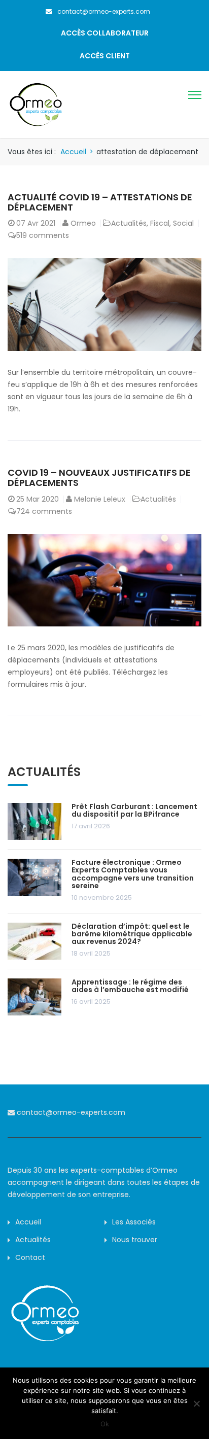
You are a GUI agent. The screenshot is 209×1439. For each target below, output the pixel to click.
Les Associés (134, 1222)
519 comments (42, 235)
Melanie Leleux (99, 499)
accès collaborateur (105, 33)
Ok (104, 1424)
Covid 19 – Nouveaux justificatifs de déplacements (99, 477)
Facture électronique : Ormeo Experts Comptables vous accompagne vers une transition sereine (133, 874)
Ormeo (83, 223)
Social (183, 223)
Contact (30, 1257)
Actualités (129, 223)
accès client (105, 56)
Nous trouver (134, 1240)
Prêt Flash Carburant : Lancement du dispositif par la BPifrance (134, 810)
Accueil (73, 152)
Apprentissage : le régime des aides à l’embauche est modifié (130, 986)
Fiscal (159, 223)
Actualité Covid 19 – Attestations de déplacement (100, 202)
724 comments (44, 511)
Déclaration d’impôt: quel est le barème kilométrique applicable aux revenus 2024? (132, 934)
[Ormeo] (35, 104)
